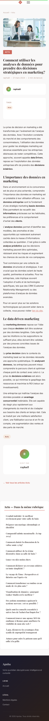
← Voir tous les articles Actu (16, 482)
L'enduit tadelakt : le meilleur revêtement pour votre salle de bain (22, 517)
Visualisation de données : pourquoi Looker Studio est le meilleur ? (22, 593)
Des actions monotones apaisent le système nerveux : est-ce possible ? (22, 602)
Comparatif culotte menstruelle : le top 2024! (23, 535)
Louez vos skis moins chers (18, 559)
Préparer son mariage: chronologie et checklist (23, 526)
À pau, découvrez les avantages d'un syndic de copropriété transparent (22, 631)
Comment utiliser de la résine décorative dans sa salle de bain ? (21, 552)
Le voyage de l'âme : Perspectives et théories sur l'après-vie (22, 575)
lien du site (37, 310)
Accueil (6, 12)
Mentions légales (10, 700)
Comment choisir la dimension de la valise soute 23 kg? (22, 543)
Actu (13, 12)
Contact (6, 704)
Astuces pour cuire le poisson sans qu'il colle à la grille (24, 640)
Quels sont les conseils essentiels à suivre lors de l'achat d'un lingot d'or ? (23, 611)
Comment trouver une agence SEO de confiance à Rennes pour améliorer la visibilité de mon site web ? (23, 621)
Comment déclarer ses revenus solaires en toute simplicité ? (24, 567)
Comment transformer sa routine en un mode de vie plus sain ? (24, 584)
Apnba (7, 664)
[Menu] (28, 2)
